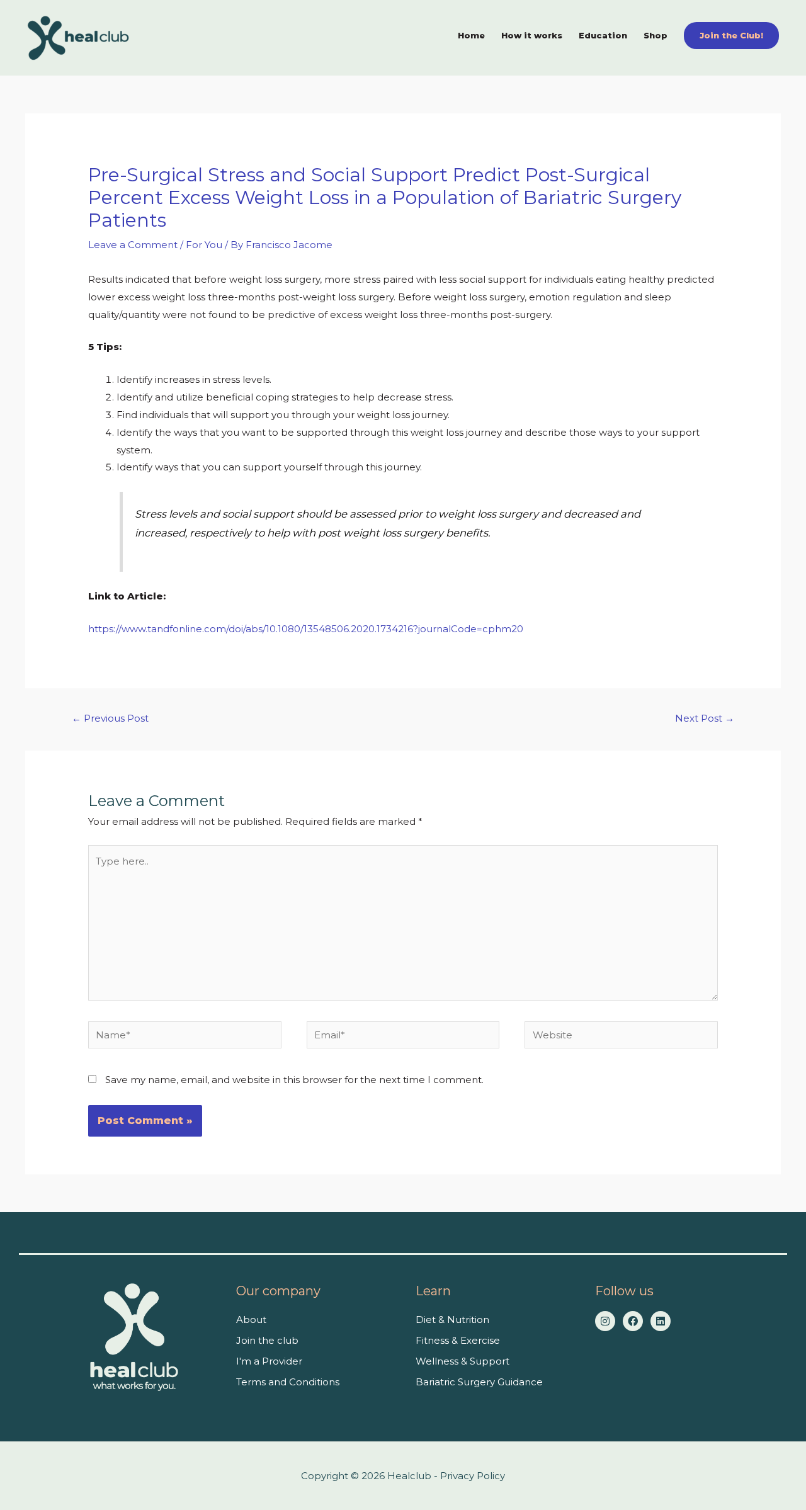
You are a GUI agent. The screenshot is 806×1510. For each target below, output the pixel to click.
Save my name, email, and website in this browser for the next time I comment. (294, 1080)
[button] (731, 35)
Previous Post (110, 718)
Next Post (704, 718)
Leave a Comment (133, 245)
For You (204, 245)
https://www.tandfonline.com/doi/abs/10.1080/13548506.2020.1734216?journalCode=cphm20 (305, 629)
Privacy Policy (472, 1476)
